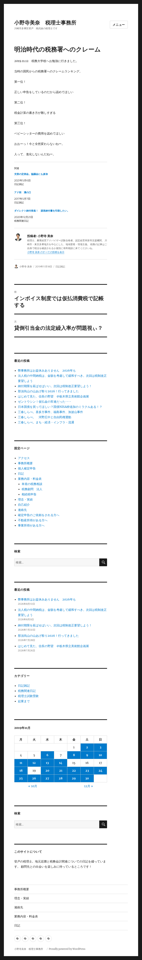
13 (47, 763)
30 (87, 778)
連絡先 (22, 510)
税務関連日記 (27, 691)
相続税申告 (29, 494)
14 (60, 763)
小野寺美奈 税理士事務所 (48, 22)
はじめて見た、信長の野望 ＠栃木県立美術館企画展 (53, 396)
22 (74, 770)
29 (74, 778)
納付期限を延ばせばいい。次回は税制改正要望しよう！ (55, 386)
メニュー (119, 24)
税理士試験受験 (28, 696)
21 (60, 770)
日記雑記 (60, 266)
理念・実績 (25, 499)
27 (47, 778)
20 (47, 770)
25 (21, 778)
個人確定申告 (27, 468)
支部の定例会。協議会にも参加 (31, 174)
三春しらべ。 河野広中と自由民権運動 (44, 417)
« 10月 (32, 786)
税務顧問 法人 (32, 489)
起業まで (24, 701)
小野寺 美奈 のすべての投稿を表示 (45, 252)
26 (34, 778)
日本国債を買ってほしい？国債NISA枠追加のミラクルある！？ (60, 407)
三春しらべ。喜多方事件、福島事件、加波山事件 (50, 412)
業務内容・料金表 (30, 479)
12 (34, 763)
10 (100, 755)
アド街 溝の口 (22, 192)
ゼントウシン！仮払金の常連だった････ (44, 401)
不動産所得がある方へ (33, 520)
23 (87, 770)
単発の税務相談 (33, 484)
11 (21, 763)
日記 (21, 473)
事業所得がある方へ (31, 525)
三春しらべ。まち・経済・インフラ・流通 (46, 422)
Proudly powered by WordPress (67, 949)
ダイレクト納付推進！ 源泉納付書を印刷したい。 (42, 210)
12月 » (88, 786)
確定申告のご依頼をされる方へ (38, 515)
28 (60, 778)
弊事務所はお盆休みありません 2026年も (47, 370)
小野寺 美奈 (25, 266)
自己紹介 (24, 504)
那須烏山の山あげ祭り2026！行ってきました (48, 391)
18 (21, 770)
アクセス (24, 458)
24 (100, 770)
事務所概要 (25, 463)
